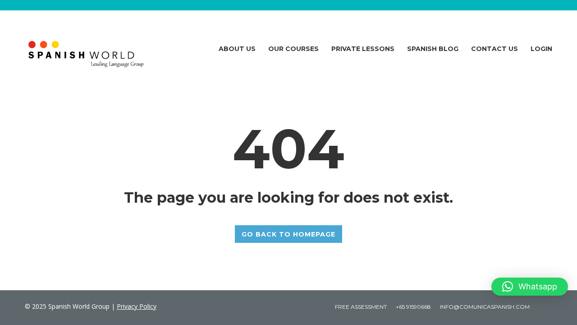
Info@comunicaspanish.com (485, 306)
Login (541, 49)
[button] (529, 287)
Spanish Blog (432, 49)
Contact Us (494, 49)
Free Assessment (361, 306)
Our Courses (293, 49)
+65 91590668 (413, 306)
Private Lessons (362, 49)
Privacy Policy (136, 306)
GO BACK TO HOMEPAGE (288, 234)
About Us (237, 49)
